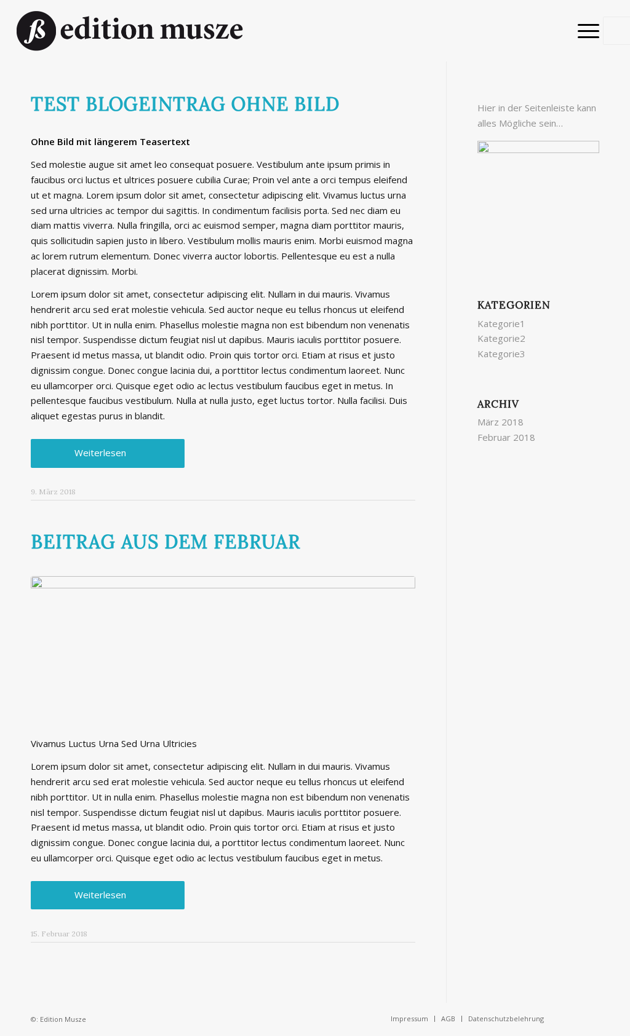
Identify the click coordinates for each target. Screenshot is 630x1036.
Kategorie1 (501, 323)
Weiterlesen (100, 452)
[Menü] (584, 30)
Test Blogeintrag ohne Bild (185, 104)
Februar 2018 (506, 437)
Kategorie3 (501, 353)
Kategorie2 (501, 338)
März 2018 (500, 422)
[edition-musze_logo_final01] (129, 30)
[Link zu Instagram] (590, 1018)
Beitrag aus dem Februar (165, 541)
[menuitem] (584, 30)
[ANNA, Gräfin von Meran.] (223, 649)
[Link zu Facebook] (571, 1018)
